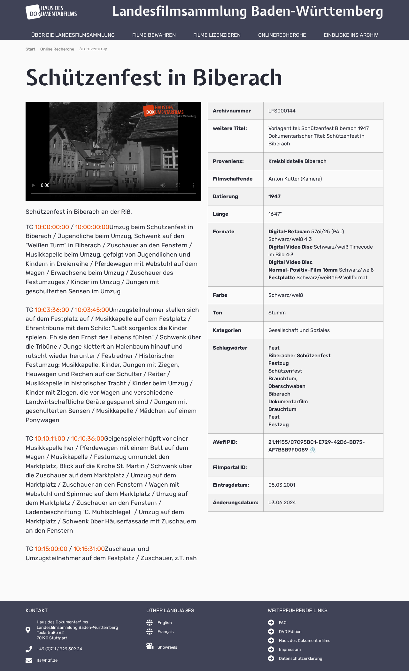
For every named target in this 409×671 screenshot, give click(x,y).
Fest (274, 348)
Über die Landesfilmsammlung (73, 35)
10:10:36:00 (87, 438)
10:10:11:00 (50, 438)
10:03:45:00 (92, 309)
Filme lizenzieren (217, 35)
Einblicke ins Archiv (351, 35)
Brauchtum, (282, 378)
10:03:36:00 (52, 309)
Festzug (278, 363)
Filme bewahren (154, 35)
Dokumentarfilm (288, 401)
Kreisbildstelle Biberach (297, 161)
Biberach (279, 394)
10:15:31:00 (89, 548)
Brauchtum (282, 409)
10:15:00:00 (51, 548)
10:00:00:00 (52, 227)
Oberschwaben (286, 386)
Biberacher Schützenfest (299, 355)
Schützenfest (285, 371)
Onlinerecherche (282, 35)
